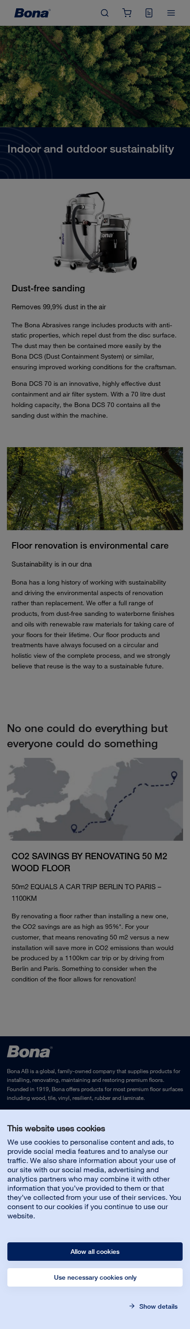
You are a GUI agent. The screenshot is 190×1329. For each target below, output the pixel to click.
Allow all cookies (95, 1251)
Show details (157, 1306)
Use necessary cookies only (95, 1277)
